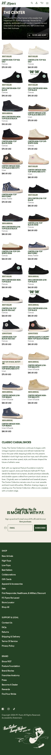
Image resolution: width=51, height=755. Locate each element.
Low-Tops (6, 565)
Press (4, 680)
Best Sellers (7, 570)
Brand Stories (8, 671)
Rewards (6, 689)
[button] (41, 3)
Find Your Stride (9, 694)
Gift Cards (6, 579)
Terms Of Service (10, 641)
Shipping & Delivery (11, 636)
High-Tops (6, 560)
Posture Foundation (11, 666)
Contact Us (7, 622)
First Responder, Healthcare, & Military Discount (24, 593)
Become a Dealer (10, 684)
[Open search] (32, 3)
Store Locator (8, 602)
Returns (5, 632)
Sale (4, 588)
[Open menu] (47, 3)
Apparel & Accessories (12, 584)
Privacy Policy (8, 646)
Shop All (5, 607)
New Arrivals (7, 556)
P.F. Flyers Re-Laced (10, 598)
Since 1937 (6, 661)
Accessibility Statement (12, 718)
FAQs (4, 627)
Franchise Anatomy (11, 675)
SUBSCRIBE (40, 528)
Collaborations (9, 574)
